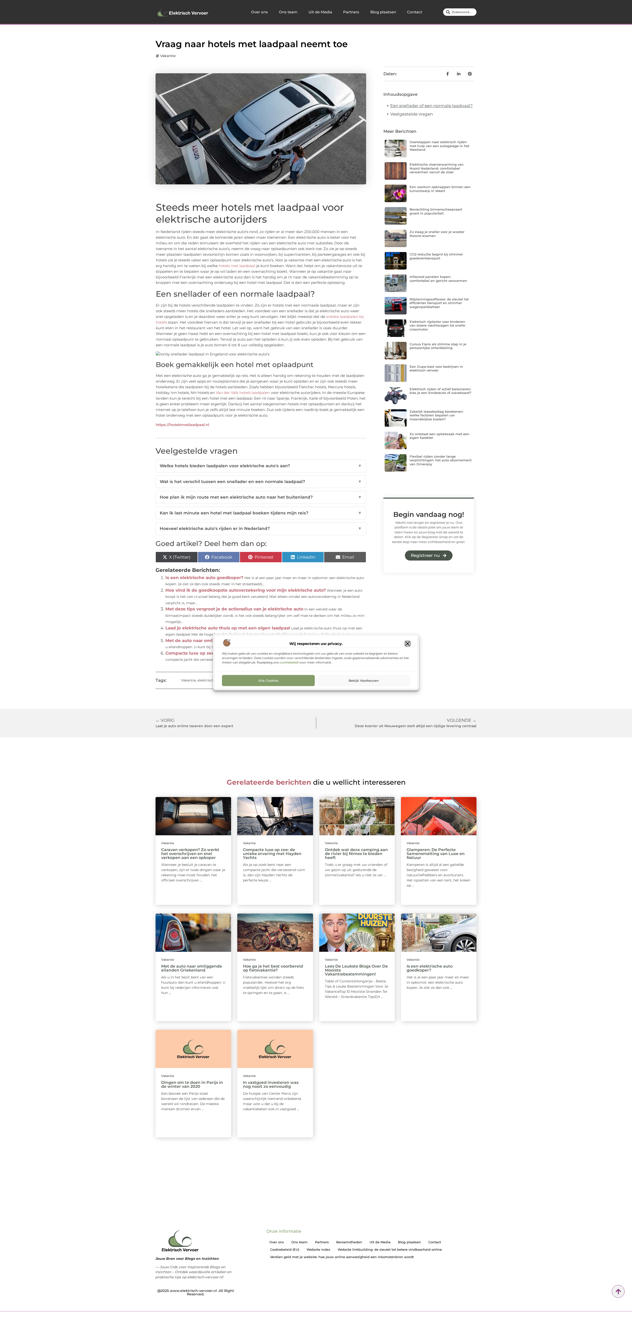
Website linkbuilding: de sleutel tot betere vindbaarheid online (390, 1249)
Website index (318, 1249)
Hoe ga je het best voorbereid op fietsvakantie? (273, 968)
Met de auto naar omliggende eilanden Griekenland (191, 968)
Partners (351, 12)
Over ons (259, 12)
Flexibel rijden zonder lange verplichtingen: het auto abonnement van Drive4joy (441, 460)
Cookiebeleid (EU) (284, 1249)
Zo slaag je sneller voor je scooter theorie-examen (437, 234)
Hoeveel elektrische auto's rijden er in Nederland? (261, 528)
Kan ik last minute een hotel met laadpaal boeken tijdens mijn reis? (261, 512)
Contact (414, 12)
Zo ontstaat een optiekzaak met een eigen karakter (439, 436)
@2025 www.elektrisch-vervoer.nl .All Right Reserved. (195, 1292)
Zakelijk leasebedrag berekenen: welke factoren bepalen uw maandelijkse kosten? (436, 415)
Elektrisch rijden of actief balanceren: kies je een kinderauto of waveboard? (440, 391)
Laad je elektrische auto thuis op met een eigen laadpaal (227, 627)
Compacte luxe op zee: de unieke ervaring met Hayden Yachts (272, 853)
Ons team (288, 12)
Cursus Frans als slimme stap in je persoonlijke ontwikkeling (438, 346)
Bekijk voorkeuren (364, 680)
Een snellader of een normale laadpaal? (431, 105)
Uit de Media (320, 12)
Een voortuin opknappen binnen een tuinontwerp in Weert (440, 189)
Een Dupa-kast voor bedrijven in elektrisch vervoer (436, 368)
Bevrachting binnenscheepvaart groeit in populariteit (436, 211)
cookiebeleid (288, 662)
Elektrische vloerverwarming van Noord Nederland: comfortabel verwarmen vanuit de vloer (437, 168)
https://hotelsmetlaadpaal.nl (182, 424)
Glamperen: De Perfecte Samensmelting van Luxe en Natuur (436, 853)
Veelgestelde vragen (411, 114)
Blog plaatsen (383, 12)
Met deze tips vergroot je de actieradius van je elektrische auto (234, 608)
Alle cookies (268, 680)
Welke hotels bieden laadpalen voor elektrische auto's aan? (261, 465)
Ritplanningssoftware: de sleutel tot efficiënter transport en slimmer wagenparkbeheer (439, 303)
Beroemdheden (349, 1242)
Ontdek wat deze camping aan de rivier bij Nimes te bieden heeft (356, 853)
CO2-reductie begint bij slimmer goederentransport (436, 256)
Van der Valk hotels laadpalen (243, 392)
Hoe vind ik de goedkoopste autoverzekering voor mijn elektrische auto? (245, 590)
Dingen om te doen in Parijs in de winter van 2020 (192, 1084)
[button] (407, 643)
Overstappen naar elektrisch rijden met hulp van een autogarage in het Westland (439, 146)
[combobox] (459, 12)
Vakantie (168, 56)
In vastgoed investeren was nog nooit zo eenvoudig (270, 1084)
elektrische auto (211, 680)
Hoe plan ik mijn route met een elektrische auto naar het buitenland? (261, 497)
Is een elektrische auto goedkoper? (204, 577)
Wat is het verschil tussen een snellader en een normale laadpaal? (261, 481)
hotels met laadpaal (237, 265)
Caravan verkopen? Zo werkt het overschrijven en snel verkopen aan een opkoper (190, 853)
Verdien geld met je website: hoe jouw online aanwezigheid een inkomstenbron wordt (342, 1257)
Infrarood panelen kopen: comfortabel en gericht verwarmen (438, 279)
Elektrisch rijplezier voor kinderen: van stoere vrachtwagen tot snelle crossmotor (438, 325)
